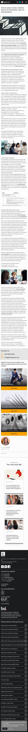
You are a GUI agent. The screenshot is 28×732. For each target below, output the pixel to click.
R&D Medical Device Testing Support (9, 648)
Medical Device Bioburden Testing (8, 652)
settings (16, 726)
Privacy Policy (3, 585)
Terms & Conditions (4, 584)
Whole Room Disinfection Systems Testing (10, 715)
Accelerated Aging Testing (7, 683)
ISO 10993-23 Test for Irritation (8, 672)
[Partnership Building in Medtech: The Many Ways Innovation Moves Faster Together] (14, 524)
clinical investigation (20, 289)
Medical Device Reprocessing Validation (10, 637)
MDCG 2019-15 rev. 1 (20, 66)
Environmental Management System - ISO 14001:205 (11, 615)
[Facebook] (9, 566)
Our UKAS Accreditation (5, 596)
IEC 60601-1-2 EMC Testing (7, 703)
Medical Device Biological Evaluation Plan (10, 656)
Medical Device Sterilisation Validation (9, 633)
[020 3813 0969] (20, 2)
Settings (10, 728)
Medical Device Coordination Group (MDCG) (14, 54)
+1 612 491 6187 (6, 575)
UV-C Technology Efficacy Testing (8, 718)
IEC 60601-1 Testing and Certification (9, 707)
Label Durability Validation (7, 695)
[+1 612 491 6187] (22, 2)
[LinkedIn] (5, 566)
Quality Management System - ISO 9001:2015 (9, 612)
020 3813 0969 (7, 574)
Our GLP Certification (5, 603)
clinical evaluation (21, 215)
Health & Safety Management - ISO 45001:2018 (10, 614)
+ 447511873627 (11, 579)
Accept (5, 728)
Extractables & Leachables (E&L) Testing (10, 660)
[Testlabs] (7, 2)
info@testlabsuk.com (9, 577)
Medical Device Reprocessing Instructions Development (13, 641)
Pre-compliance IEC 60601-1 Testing (9, 699)
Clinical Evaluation (5, 680)
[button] (26, 2)
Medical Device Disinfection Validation (9, 629)
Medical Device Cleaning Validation (9, 625)
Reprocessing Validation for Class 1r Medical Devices (12, 645)
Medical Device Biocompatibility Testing (10, 664)
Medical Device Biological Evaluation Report (11, 676)
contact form (9, 580)
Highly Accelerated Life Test (7, 691)
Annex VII (22, 166)
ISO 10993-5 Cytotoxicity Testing (8, 668)
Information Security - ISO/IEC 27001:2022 (9, 617)
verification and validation (7, 313)
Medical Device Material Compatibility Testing (11, 687)
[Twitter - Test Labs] (2, 566)
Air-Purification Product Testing (8, 711)
